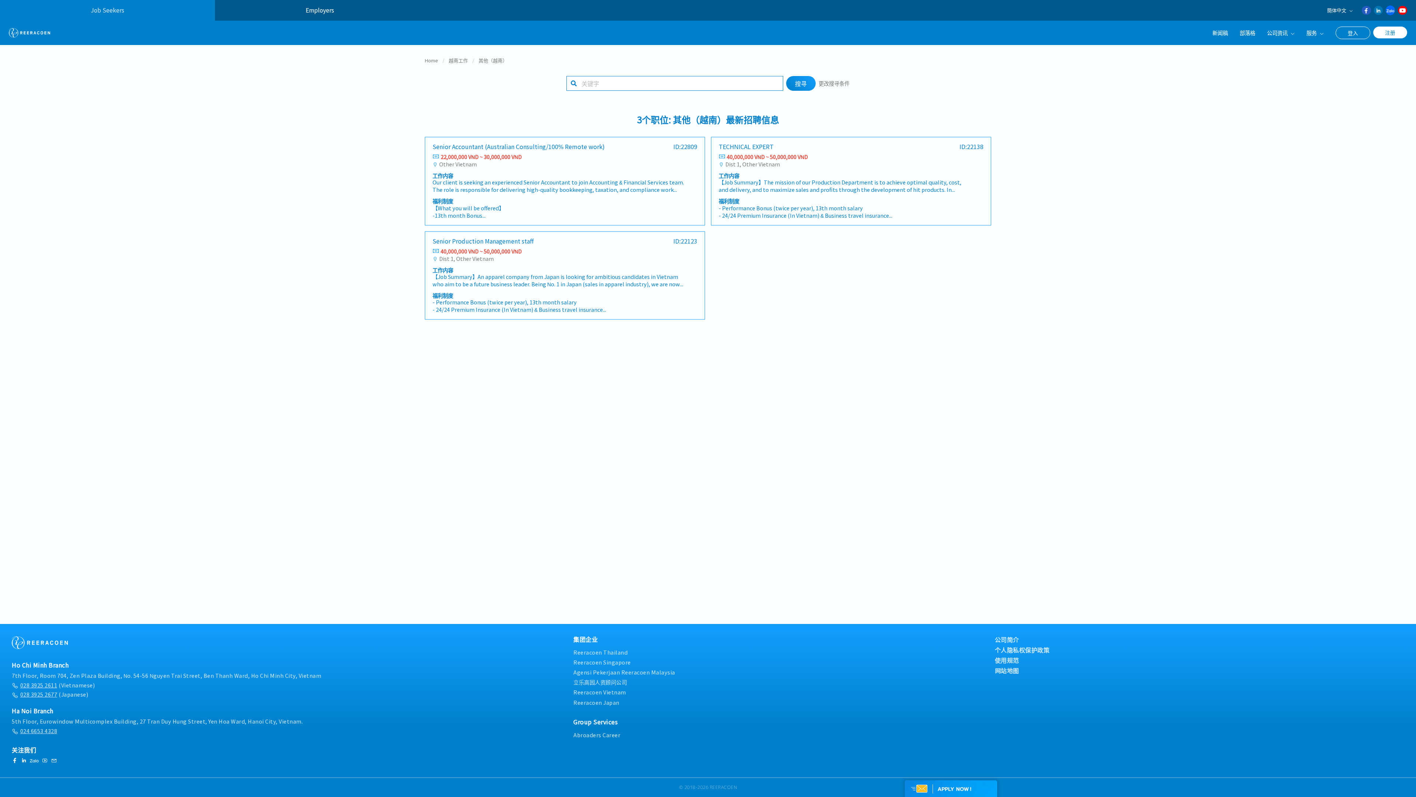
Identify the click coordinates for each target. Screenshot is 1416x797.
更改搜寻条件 (834, 83)
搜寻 (801, 83)
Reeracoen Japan (596, 702)
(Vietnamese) (57, 685)
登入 (1353, 33)
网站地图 (1007, 670)
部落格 (1247, 33)
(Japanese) (54, 694)
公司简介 (1007, 639)
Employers (320, 10)
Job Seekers (107, 10)
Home (431, 60)
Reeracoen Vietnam (599, 692)
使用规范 (1007, 660)
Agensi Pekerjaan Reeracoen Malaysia (624, 672)
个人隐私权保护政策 (1022, 649)
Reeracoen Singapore (602, 662)
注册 (1390, 32)
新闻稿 (1220, 33)
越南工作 (458, 60)
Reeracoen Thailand (600, 652)
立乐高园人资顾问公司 (600, 682)
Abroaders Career (596, 735)
